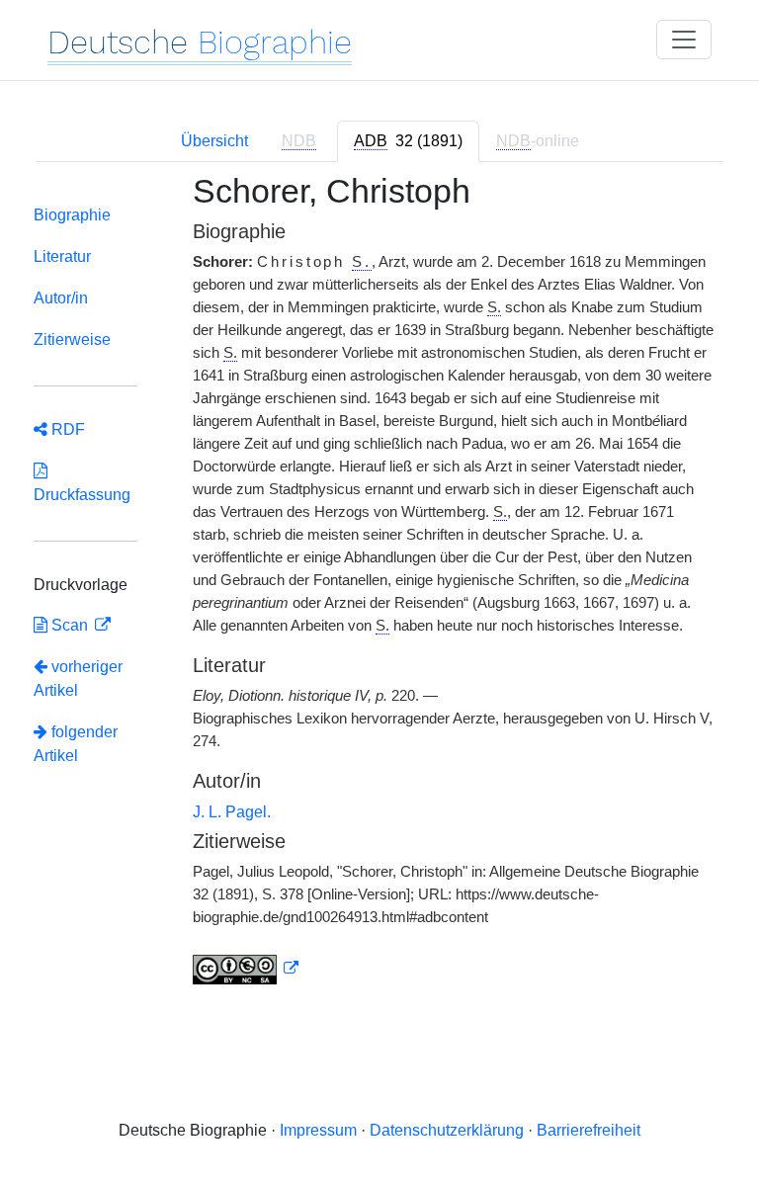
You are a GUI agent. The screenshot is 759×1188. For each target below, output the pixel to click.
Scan (69, 625)
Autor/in (61, 298)
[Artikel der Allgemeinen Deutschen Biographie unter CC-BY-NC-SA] (246, 968)
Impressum (318, 1130)
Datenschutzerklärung (447, 1130)
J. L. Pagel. (232, 812)
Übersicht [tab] (214, 140)
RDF (66, 429)
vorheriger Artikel (78, 678)
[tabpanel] (379, 591)
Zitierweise (72, 339)
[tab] (408, 141)
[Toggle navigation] (684, 39)
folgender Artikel (76, 743)
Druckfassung (82, 483)
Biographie (72, 215)
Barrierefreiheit (588, 1130)
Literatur (62, 256)
